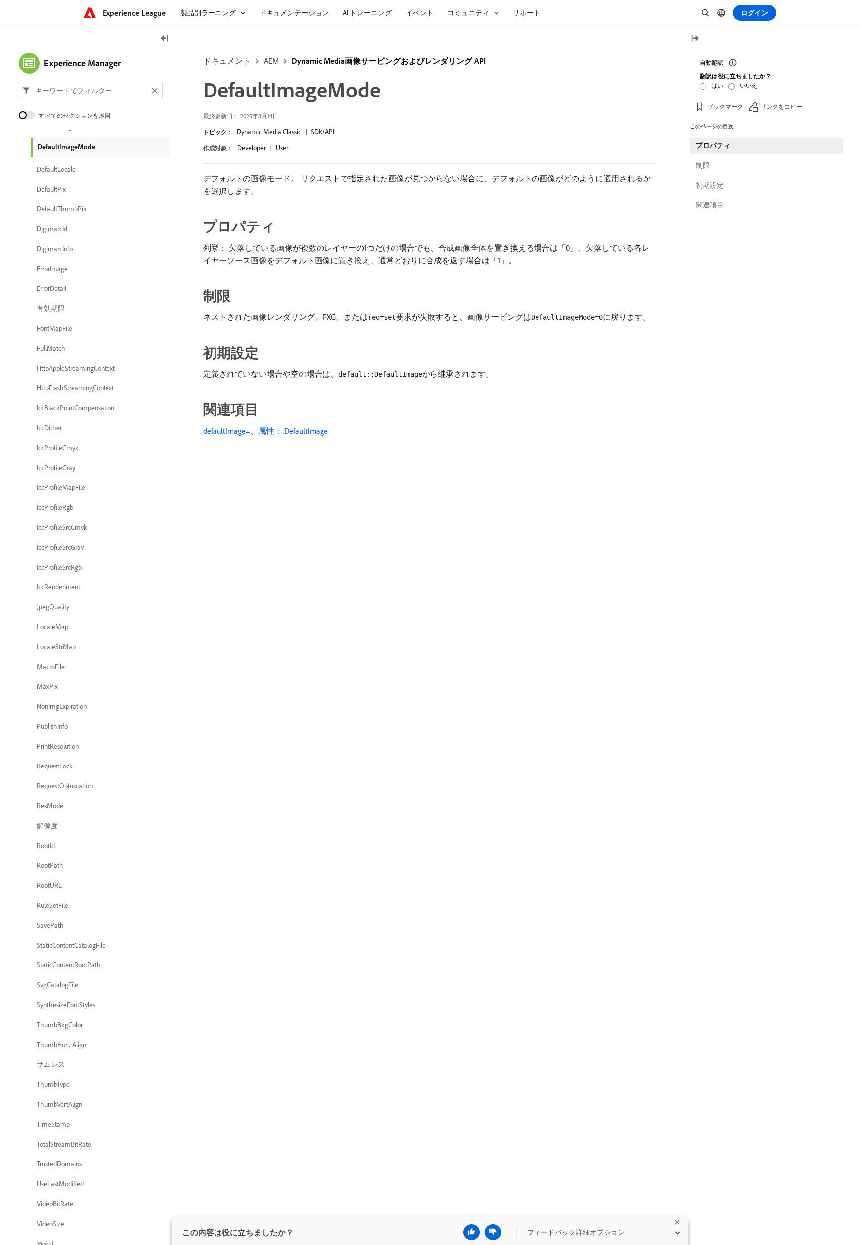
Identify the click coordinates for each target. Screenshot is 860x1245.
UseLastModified (60, 1183)
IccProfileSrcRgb (59, 567)
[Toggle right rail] (695, 39)
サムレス (51, 1064)
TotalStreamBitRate (64, 1144)
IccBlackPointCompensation (75, 407)
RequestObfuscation (65, 785)
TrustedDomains (59, 1163)
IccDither (49, 427)
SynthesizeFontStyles (66, 1004)
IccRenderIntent (58, 586)
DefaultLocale (56, 169)
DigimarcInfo (55, 248)
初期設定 (710, 185)
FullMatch (51, 348)
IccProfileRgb (55, 507)
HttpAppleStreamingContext (76, 368)
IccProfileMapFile (61, 487)
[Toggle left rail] (165, 39)
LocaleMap (52, 626)
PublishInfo (52, 726)
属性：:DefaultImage (293, 431)
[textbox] (91, 90)
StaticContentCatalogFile (71, 945)
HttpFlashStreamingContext (75, 387)
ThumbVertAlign (59, 1104)
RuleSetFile (52, 905)
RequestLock (55, 766)
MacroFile (51, 666)
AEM (271, 61)
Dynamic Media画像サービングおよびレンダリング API (389, 61)
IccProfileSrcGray (60, 547)
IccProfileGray (56, 467)
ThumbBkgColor (60, 1024)
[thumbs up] (471, 1232)
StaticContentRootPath (69, 964)
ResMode (50, 805)
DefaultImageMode (66, 146)
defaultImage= (226, 431)
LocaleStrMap (56, 646)
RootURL (49, 885)
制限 (703, 165)
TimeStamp (53, 1124)
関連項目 (710, 204)
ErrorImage (52, 268)
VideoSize (50, 1223)
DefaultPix (51, 189)
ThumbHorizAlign (61, 1044)
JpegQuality (53, 606)
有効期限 (51, 308)
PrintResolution (58, 746)
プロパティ (713, 145)
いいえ (748, 85)
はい (717, 85)
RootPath (50, 865)
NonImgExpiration (62, 706)
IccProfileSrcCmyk (62, 527)
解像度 (47, 825)
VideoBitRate (55, 1203)
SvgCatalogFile (57, 984)
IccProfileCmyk (58, 447)
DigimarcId (52, 228)
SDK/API (322, 131)
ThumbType (53, 1084)
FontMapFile (54, 328)
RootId (46, 845)
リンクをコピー (781, 106)
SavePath (50, 925)
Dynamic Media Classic (269, 131)
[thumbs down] (493, 1232)
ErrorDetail (51, 288)
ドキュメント (227, 61)
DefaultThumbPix (61, 208)
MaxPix (47, 686)
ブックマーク (725, 106)
